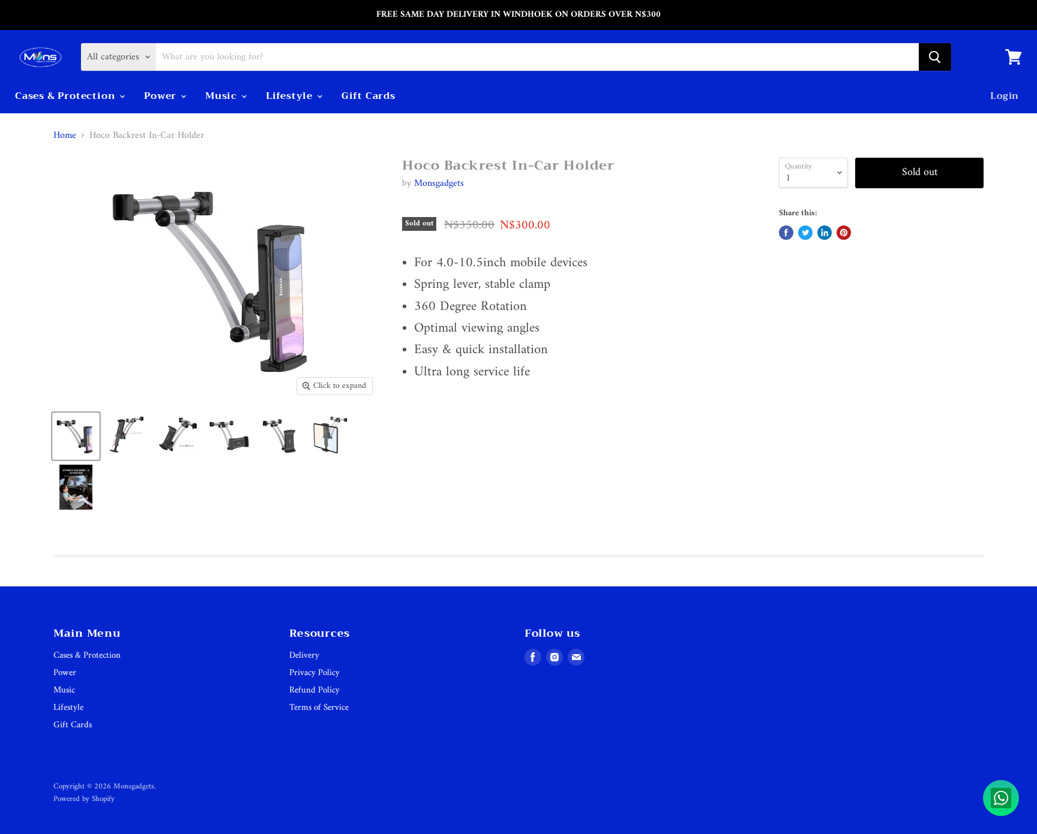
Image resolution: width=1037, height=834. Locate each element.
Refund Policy (314, 690)
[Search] (935, 57)
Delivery (304, 656)
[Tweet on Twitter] (805, 232)
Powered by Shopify (84, 799)
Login (1004, 96)
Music (222, 96)
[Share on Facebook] (786, 232)
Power (161, 96)
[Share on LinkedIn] (824, 232)
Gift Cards (368, 96)
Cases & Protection (66, 96)
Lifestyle (291, 96)
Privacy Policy (314, 673)
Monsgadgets (439, 183)
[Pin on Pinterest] (844, 232)
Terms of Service (319, 708)
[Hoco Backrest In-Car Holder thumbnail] (76, 436)
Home (64, 135)
